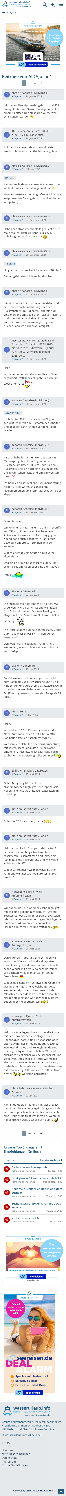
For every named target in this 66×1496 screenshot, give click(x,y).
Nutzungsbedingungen (16, 1454)
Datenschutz (9, 1457)
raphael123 (14, 413)
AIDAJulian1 (17, 96)
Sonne (11, 178)
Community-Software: (33, 1490)
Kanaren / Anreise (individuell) (30, 400)
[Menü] (61, 4)
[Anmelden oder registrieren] (53, 4)
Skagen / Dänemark (23, 591)
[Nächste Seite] (40, 83)
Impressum (9, 1461)
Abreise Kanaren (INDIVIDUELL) (31, 93)
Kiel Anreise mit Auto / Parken (30, 809)
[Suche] (44, 4)
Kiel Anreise (19, 711)
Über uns (7, 1450)
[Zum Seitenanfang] (61, 1491)
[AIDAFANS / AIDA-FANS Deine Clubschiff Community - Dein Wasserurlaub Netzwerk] (20, 4)
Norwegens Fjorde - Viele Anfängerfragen (27, 893)
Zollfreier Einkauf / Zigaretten (30, 770)
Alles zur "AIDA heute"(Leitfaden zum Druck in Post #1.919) (31, 133)
